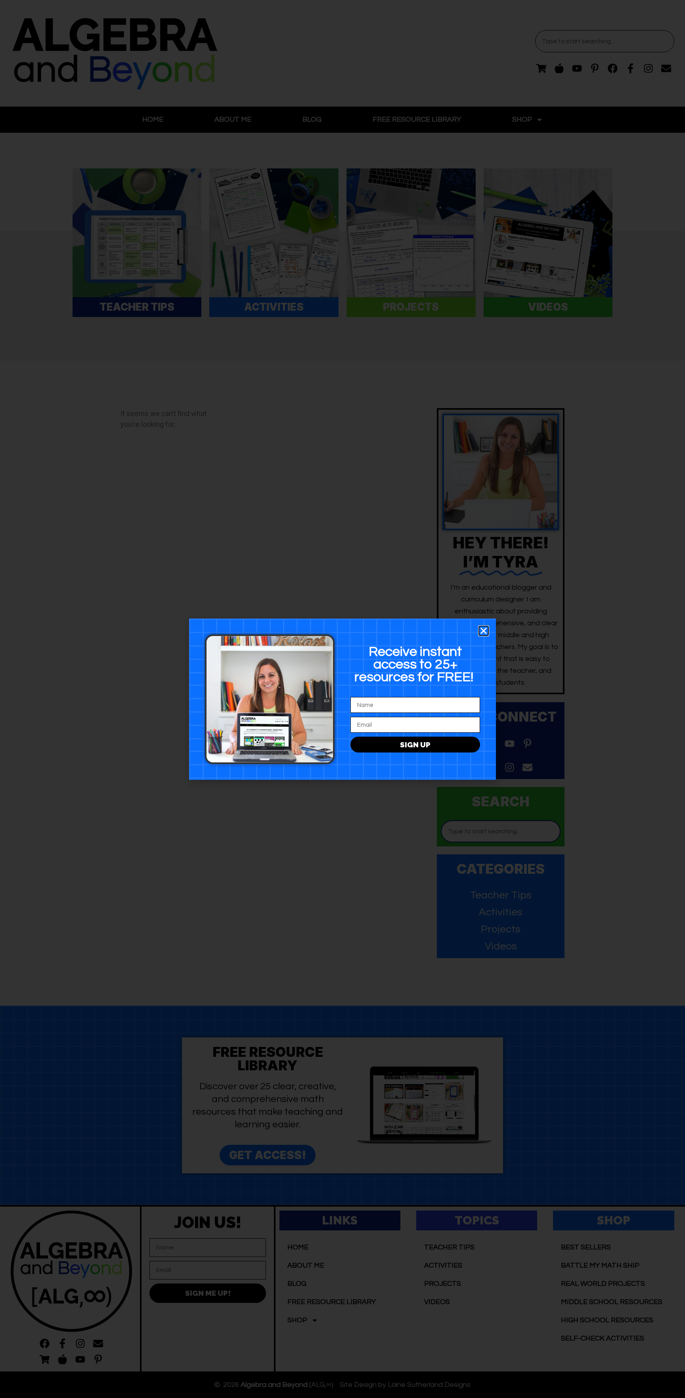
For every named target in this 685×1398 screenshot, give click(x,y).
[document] (342, 699)
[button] (483, 630)
